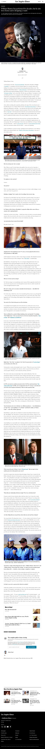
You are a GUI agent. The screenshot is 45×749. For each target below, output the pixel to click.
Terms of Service (13, 746)
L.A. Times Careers (33, 735)
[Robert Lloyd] (22, 69)
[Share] (22, 78)
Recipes (16, 735)
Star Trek (9, 111)
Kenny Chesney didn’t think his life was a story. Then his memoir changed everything (16, 617)
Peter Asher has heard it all (10, 609)
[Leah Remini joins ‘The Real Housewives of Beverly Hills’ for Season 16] (25, 693)
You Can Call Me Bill (19, 84)
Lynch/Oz (7, 86)
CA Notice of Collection (23, 746)
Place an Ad (3, 735)
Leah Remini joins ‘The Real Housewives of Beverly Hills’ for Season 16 (35, 694)
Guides (16, 737)
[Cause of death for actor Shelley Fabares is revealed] (7, 693)
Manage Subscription (33, 737)
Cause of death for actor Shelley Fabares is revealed (16, 693)
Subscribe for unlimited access (6, 720)
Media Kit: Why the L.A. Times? (6, 737)
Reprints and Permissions (34, 739)
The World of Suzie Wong (30, 106)
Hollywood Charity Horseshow (14, 520)
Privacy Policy (15, 644)
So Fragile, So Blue (8, 93)
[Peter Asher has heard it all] (36, 611)
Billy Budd (27, 258)
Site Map (2, 722)
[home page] (22, 1)
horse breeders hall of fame (34, 123)
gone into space (20, 123)
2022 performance (23, 89)
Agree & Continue (31, 647)
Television (3, 6)
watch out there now (22, 594)
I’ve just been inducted (34, 499)
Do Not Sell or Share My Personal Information (33, 746)
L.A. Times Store (18, 739)
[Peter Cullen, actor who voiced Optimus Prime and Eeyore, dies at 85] (7, 701)
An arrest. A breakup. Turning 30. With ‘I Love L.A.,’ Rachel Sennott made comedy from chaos (18, 624)
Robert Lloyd (23, 71)
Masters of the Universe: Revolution (26, 130)
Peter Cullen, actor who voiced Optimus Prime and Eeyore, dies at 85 (16, 701)
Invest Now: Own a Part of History (5, 740)
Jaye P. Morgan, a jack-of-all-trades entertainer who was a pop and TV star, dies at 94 (35, 702)
